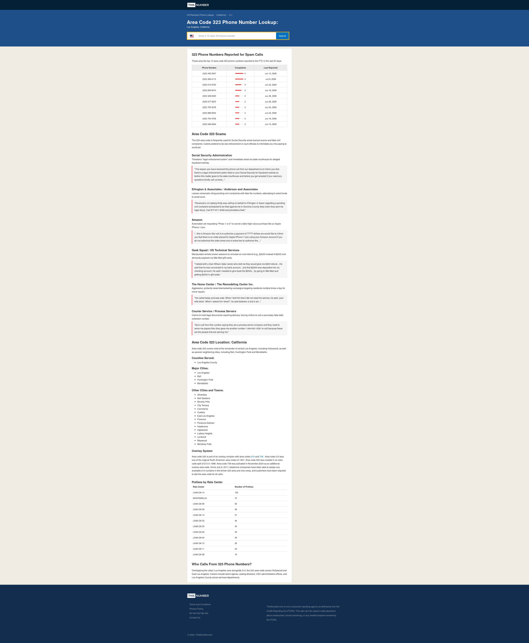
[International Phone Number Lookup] (198, 5)
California (221, 14)
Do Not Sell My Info (198, 613)
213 (253, 456)
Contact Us (194, 617)
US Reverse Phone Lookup (200, 14)
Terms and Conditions (200, 604)
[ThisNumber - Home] (198, 597)
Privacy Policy (196, 608)
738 (262, 456)
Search (282, 36)
